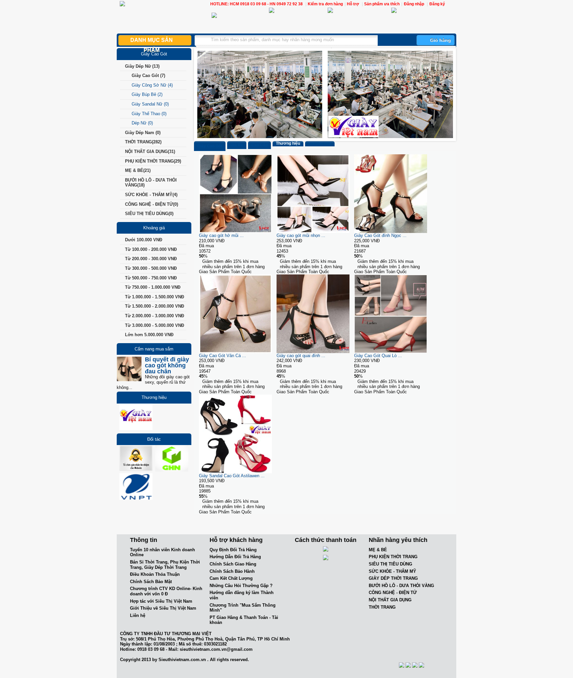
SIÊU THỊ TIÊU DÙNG (390, 564)
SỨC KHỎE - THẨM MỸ (392, 571)
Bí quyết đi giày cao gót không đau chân (167, 365)
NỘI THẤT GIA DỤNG (390, 599)
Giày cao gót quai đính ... (301, 355)
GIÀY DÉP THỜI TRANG (393, 578)
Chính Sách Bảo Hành (232, 571)
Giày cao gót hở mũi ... (221, 235)
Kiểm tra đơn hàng (325, 4)
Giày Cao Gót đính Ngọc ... (380, 235)
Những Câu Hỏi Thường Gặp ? (241, 585)
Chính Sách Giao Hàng (233, 564)
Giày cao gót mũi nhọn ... (301, 235)
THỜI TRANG (382, 607)
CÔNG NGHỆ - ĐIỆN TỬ (393, 592)
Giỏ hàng (440, 40)
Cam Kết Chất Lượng (231, 578)
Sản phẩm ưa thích (382, 4)
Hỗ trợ (353, 4)
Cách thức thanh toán (325, 540)
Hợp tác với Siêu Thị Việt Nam (161, 601)
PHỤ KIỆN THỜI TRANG (393, 556)
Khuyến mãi (319, 143)
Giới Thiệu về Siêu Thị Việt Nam (163, 608)
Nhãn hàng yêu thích (398, 540)
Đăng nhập (414, 4)
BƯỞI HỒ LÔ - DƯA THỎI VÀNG (401, 585)
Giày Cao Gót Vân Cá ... (222, 355)
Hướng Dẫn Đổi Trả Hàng (235, 556)
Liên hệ (137, 615)
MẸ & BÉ (378, 549)
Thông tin (143, 540)
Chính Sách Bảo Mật (151, 581)
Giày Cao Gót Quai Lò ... (378, 355)
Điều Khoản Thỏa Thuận (155, 574)
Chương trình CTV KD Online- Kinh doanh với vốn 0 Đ (166, 591)
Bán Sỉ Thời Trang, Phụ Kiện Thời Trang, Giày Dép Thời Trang (165, 565)
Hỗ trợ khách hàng (236, 540)
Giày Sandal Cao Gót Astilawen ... (232, 475)
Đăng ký (437, 4)
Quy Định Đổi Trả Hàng (233, 549)
